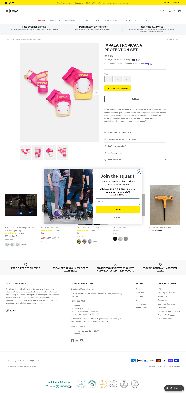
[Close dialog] (139, 172)
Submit (118, 209)
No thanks (117, 217)
